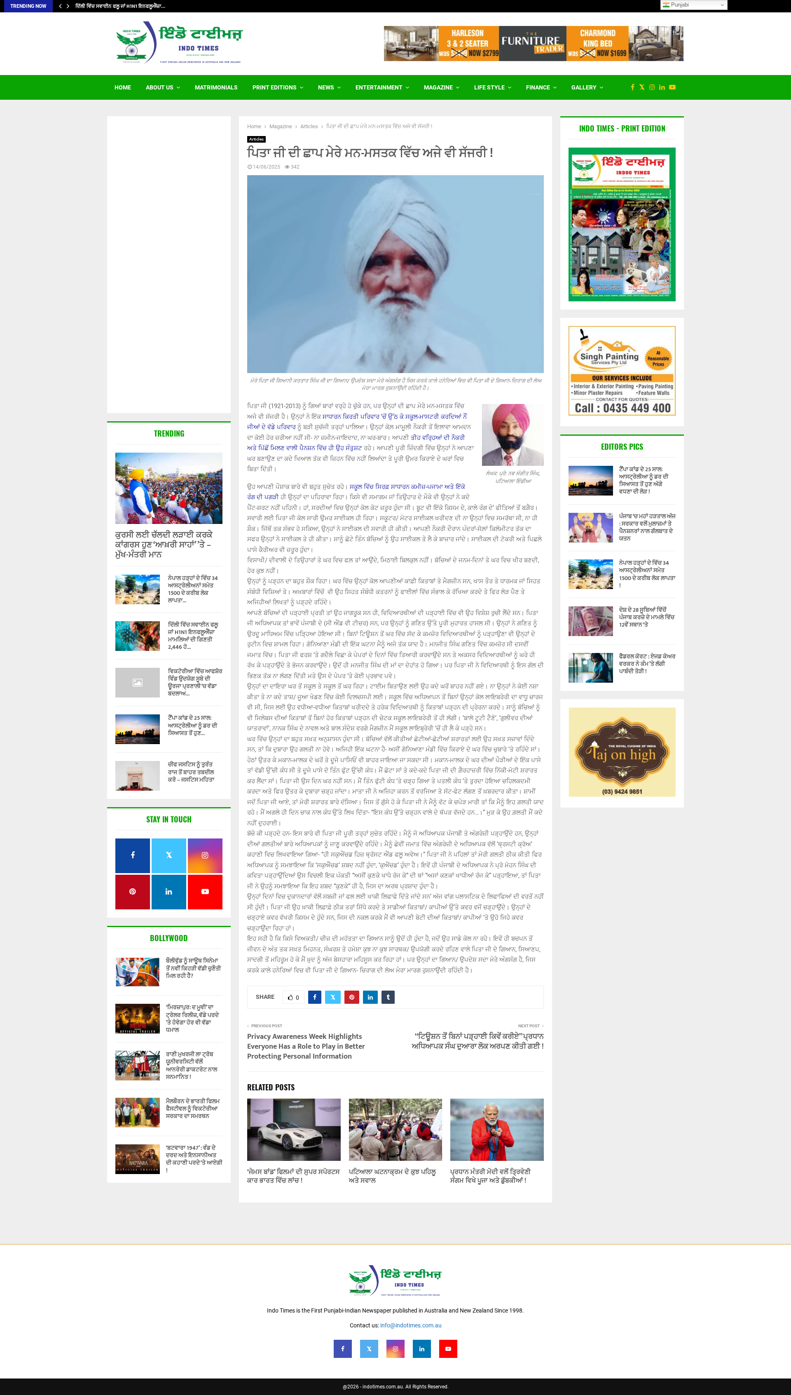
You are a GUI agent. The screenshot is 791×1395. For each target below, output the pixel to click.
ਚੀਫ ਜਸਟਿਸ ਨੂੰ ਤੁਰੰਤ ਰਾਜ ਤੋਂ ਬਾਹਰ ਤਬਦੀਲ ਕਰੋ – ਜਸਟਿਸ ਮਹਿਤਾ (191, 772)
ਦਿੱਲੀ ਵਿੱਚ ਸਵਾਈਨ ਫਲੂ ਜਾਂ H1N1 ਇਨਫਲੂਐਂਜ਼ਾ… (120, 6)
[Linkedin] (664, 87)
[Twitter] (644, 87)
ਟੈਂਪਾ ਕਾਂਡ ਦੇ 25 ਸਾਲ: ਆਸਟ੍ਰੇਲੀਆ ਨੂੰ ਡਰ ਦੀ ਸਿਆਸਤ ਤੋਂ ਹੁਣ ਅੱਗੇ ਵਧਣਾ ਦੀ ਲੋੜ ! (643, 481)
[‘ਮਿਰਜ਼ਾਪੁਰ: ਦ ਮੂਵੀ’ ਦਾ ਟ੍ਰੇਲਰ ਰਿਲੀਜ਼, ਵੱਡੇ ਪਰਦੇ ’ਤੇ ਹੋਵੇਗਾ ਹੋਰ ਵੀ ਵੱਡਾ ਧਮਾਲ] (137, 1018)
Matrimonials (216, 87)
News (326, 87)
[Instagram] (654, 87)
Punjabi (679, 5)
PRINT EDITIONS (275, 87)
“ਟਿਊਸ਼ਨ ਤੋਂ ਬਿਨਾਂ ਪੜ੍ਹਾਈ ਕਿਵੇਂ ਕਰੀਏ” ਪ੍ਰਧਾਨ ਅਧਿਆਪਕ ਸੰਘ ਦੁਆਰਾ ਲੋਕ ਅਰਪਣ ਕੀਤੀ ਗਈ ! (478, 1042)
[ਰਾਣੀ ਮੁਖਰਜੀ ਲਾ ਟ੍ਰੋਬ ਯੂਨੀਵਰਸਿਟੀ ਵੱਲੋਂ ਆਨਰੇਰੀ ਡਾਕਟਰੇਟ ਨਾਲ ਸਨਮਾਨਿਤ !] (137, 1065)
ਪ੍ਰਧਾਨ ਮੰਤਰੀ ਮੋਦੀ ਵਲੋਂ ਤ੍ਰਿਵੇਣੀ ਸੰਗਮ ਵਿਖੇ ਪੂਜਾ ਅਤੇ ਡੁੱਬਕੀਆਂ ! (490, 1176)
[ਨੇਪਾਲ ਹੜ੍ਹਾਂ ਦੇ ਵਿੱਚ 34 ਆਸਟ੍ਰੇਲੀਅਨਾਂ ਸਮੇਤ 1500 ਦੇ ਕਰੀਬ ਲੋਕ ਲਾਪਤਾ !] (137, 589)
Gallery (584, 87)
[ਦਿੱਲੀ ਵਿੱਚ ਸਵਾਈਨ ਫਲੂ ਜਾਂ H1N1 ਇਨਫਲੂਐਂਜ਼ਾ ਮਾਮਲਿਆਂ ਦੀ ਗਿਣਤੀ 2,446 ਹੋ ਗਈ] (137, 636)
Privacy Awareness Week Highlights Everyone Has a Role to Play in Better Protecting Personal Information (306, 1047)
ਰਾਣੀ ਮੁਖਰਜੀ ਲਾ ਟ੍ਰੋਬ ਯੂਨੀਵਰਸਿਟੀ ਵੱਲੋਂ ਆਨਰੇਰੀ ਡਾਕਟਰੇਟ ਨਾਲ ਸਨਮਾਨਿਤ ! (191, 1066)
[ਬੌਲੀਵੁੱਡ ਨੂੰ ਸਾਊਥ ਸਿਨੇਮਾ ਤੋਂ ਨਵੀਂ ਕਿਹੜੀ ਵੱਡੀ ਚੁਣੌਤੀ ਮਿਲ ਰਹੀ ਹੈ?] (137, 972)
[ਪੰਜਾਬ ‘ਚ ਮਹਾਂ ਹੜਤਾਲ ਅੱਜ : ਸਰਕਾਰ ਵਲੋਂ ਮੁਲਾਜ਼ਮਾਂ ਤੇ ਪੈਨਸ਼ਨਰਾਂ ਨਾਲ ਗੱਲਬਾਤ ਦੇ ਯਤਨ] (591, 527)
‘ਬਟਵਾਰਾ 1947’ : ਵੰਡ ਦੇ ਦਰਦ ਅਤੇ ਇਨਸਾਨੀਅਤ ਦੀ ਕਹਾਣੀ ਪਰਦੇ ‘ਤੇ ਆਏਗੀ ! (194, 1159)
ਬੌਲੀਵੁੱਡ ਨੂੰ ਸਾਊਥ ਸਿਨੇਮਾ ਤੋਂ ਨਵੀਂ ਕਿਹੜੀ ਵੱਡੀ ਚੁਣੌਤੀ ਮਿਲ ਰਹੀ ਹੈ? (193, 968)
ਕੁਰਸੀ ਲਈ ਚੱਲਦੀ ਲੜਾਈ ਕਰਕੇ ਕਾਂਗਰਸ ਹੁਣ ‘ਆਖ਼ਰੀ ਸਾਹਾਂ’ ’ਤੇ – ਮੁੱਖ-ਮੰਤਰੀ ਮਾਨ (164, 545)
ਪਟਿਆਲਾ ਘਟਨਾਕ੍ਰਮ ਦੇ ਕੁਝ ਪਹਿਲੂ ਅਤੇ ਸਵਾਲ (392, 1176)
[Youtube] (674, 87)
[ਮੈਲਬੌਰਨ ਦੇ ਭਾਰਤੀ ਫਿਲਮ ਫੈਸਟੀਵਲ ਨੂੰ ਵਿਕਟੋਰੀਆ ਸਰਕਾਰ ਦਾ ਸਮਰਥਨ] (137, 1112)
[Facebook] (635, 87)
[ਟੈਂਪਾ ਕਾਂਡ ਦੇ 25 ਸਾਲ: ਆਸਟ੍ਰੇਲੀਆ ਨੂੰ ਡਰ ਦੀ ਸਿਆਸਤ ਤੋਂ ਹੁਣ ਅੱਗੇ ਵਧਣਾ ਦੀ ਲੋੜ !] (137, 729)
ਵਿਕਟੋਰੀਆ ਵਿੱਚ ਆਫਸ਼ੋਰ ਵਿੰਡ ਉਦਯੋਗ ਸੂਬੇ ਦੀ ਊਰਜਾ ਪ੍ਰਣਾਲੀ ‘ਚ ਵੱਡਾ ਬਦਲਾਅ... (195, 682)
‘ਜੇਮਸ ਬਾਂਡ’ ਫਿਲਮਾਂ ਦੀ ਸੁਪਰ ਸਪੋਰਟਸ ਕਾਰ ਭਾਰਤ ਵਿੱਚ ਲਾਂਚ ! (293, 1176)
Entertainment (379, 87)
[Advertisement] (168, 265)
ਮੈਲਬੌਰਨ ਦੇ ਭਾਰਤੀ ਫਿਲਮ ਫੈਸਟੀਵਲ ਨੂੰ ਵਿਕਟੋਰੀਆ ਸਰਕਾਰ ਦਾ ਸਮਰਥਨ (193, 1109)
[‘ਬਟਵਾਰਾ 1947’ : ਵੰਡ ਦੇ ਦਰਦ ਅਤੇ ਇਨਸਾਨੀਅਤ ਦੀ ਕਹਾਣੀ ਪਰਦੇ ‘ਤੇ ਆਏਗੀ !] (137, 1159)
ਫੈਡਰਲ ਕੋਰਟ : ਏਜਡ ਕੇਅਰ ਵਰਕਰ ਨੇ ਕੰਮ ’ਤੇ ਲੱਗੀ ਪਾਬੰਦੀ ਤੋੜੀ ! (647, 664)
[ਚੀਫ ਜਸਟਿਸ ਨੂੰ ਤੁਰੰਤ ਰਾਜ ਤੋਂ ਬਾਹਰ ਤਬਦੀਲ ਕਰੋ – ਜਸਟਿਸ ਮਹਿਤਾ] (137, 776)
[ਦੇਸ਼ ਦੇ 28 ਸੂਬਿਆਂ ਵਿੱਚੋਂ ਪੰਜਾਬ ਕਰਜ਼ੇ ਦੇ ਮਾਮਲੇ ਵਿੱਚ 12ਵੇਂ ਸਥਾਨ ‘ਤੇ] (591, 621)
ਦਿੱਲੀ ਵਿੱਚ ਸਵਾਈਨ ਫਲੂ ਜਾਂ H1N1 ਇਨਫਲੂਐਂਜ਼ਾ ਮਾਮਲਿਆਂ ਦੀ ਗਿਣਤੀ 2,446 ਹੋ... (193, 636)
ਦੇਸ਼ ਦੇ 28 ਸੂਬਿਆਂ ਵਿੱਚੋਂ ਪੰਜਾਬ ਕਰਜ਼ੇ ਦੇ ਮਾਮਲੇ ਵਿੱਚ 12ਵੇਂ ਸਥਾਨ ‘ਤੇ (646, 617)
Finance (538, 87)
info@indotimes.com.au (411, 1325)
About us (159, 87)
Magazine (438, 87)
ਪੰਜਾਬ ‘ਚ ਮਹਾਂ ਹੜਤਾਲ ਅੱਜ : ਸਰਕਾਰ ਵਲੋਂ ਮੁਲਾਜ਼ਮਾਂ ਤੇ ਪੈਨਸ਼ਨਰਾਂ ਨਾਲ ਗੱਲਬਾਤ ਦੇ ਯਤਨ (647, 528)
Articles (256, 139)
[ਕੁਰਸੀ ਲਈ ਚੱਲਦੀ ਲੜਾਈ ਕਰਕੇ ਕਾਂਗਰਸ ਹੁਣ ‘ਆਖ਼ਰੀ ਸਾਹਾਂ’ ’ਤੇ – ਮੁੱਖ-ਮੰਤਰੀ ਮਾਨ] (168, 488)
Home (123, 87)
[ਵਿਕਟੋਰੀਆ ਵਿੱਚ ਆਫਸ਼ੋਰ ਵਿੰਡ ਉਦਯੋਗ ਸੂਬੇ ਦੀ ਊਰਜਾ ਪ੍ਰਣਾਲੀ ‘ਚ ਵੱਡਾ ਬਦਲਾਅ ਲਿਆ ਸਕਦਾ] (137, 683)
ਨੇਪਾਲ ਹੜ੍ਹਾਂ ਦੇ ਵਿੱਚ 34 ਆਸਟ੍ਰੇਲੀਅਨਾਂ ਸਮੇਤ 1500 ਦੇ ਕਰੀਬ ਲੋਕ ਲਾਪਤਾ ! (647, 574)
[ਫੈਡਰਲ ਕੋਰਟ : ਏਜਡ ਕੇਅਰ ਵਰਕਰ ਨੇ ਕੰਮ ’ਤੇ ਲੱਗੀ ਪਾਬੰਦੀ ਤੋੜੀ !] (591, 668)
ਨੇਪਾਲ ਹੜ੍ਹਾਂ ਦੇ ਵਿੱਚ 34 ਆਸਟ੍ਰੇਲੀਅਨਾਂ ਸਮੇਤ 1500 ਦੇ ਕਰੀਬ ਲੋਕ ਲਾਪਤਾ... (193, 589)
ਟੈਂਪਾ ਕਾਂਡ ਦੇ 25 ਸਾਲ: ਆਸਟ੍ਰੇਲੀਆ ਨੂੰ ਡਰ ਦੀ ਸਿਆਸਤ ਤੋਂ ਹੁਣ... (192, 725)
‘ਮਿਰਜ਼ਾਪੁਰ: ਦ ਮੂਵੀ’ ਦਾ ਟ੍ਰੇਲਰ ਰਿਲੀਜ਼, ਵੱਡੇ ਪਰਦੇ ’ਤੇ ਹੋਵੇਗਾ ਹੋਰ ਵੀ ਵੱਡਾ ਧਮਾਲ (192, 1019)
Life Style (489, 87)
